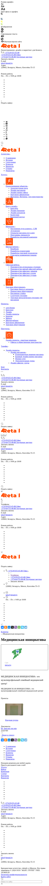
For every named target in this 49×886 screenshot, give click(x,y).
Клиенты (9, 164)
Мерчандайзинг (12, 320)
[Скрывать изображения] (2, 32)
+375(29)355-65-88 (12, 53)
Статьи (4, 774)
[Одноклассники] (6, 132)
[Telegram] (6, 128)
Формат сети (20, 359)
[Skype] (22, 627)
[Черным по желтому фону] (1, 22)
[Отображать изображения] (2, 29)
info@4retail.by (7, 63)
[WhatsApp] (19, 627)
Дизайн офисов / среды (19, 363)
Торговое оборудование (15, 325)
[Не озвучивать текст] (2, 40)
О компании (11, 158)
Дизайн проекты (12, 314)
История (9, 160)
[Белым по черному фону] (1, 17)
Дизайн (9, 312)
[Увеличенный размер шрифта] (3, 10)
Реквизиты (10, 171)
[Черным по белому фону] (1, 14)
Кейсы (3, 769)
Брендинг (10, 310)
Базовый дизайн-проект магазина (28, 357)
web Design (10, 308)
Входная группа (11, 720)
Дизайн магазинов (18, 352)
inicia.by (8, 665)
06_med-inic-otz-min (9, 729)
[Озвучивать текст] (2, 37)
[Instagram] (6, 126)
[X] (12, 627)
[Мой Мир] (9, 627)
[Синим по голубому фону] (1, 19)
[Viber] (6, 134)
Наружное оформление (15, 323)
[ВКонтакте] (6, 122)
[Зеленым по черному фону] (1, 25)
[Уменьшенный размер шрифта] (2, 4)
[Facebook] (6, 124)
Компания (5, 771)
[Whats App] (6, 139)
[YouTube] (6, 130)
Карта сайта (6, 877)
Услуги (4, 767)
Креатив (9, 316)
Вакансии (10, 166)
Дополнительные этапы (25, 361)
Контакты (5, 776)
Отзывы (9, 169)
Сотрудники (11, 162)
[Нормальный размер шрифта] (2, 7)
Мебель (9, 318)
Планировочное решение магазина (29, 354)
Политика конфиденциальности (14, 875)
